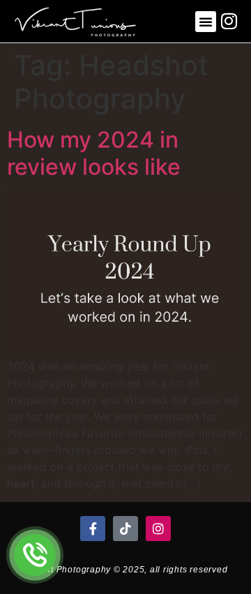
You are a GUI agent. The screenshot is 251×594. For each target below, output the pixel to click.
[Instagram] (158, 528)
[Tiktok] (125, 528)
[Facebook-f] (92, 528)
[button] (205, 21)
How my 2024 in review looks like (94, 153)
